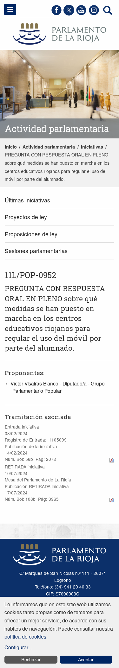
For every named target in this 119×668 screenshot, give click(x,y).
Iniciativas (92, 146)
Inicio (11, 146)
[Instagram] (94, 13)
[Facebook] (56, 13)
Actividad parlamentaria (49, 146)
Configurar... (18, 647)
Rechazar (31, 659)
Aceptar (86, 659)
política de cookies (25, 636)
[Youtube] (81, 13)
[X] (68, 13)
